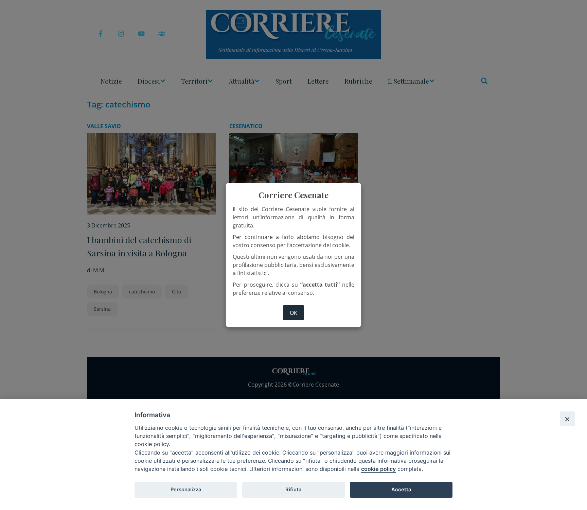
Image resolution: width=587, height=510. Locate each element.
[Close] (567, 418)
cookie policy (378, 468)
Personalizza (186, 490)
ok (293, 312)
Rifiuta (293, 490)
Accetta (401, 490)
